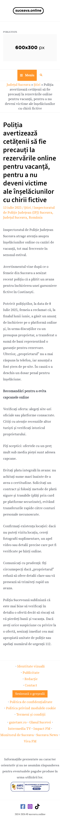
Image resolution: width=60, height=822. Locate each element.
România (35, 217)
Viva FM (30, 741)
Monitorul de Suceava (17, 735)
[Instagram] (30, 806)
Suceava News (47, 735)
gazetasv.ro (18, 722)
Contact (31, 685)
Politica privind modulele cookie (31, 708)
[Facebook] (23, 806)
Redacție (31, 679)
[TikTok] (37, 806)
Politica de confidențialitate (31, 702)
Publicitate (31, 673)
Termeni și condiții (31, 714)
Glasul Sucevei (40, 722)
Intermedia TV (19, 729)
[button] (41, 75)
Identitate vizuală (31, 666)
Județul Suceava (18, 85)
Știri (37, 85)
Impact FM (41, 729)
